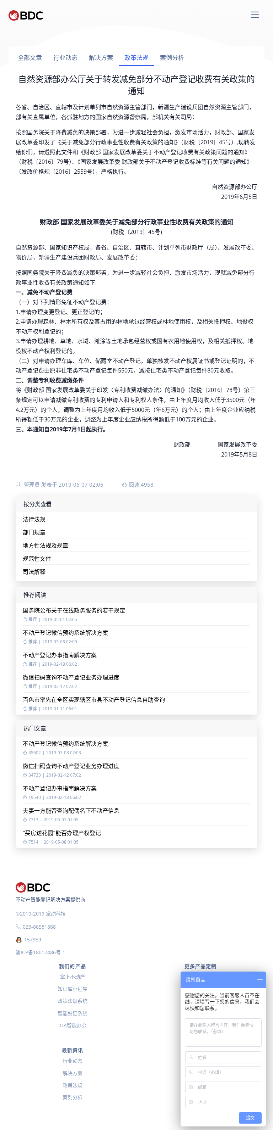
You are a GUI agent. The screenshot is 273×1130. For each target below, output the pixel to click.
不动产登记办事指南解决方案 (60, 655)
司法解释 (34, 572)
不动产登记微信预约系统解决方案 (65, 633)
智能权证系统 (72, 1013)
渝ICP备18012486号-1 (40, 952)
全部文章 (30, 58)
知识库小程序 (72, 988)
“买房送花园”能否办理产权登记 (62, 833)
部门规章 (34, 532)
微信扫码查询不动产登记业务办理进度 (71, 677)
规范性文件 (37, 559)
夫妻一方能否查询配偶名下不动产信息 (71, 811)
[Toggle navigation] (255, 15)
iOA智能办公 (72, 1025)
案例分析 (172, 58)
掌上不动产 (72, 976)
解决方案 (101, 58)
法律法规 (34, 519)
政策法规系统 (72, 1000)
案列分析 (72, 1097)
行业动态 (65, 58)
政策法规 (136, 58)
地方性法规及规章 (45, 545)
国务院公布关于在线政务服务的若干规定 (74, 610)
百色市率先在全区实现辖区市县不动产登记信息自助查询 (94, 700)
